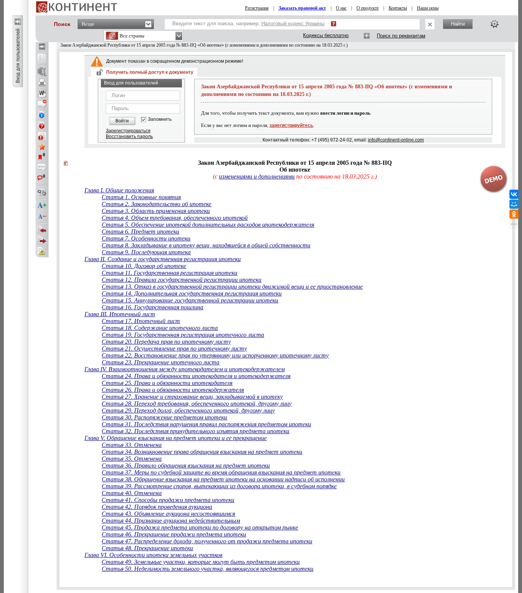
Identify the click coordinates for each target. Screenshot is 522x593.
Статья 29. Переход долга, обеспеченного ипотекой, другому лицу (188, 410)
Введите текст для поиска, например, (248, 23)
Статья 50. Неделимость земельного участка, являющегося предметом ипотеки (207, 568)
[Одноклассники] (514, 214)
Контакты (398, 8)
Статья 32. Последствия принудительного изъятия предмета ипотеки (195, 431)
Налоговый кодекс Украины (292, 23)
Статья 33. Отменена (132, 445)
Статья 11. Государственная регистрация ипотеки (169, 273)
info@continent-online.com (396, 140)
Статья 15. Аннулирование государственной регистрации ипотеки (190, 300)
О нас (341, 8)
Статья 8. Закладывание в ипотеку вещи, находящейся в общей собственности (206, 245)
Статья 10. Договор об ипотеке (144, 266)
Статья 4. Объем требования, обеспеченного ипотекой (175, 217)
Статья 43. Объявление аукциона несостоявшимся (168, 513)
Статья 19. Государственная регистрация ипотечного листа (183, 334)
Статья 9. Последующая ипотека (146, 252)
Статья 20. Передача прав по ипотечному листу (166, 341)
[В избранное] (42, 146)
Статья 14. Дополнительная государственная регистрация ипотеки (192, 293)
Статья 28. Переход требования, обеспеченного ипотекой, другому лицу (197, 403)
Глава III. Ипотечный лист (119, 314)
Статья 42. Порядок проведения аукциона (157, 507)
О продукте (368, 8)
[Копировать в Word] (42, 93)
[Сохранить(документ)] (42, 71)
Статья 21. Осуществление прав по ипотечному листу (174, 348)
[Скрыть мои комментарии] (42, 168)
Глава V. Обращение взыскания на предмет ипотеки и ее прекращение (175, 438)
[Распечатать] (42, 82)
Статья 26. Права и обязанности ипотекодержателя (173, 390)
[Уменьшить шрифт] (42, 216)
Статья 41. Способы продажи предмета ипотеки (168, 500)
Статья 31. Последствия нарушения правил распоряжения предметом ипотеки (206, 424)
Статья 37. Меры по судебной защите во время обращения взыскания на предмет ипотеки (221, 472)
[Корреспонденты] (42, 229)
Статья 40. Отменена (132, 493)
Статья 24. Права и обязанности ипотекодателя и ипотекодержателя (196, 376)
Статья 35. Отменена (132, 458)
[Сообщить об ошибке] (42, 251)
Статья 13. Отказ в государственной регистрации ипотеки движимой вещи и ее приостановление (232, 286)
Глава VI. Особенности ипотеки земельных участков (153, 555)
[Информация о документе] (42, 114)
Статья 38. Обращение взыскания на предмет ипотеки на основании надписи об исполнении (223, 479)
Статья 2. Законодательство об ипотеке (156, 204)
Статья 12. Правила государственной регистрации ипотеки (181, 279)
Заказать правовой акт (302, 8)
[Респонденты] (42, 240)
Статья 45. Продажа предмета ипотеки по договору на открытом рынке (200, 527)
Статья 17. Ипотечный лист (141, 321)
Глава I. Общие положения (119, 190)
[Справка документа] (42, 125)
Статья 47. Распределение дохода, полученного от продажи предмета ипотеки (207, 541)
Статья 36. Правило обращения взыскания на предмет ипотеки (186, 465)
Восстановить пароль (129, 136)
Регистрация (257, 8)
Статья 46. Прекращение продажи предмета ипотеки (174, 534)
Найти (458, 24)
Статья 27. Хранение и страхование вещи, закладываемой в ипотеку (192, 396)
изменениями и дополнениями (257, 176)
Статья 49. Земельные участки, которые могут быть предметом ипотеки (201, 562)
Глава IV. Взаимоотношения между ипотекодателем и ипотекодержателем (184, 369)
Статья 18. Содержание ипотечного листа (160, 328)
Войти (122, 120)
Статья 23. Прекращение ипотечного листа (160, 362)
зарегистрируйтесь (291, 125)
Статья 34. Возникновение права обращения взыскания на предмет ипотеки (202, 451)
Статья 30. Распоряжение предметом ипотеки (164, 417)
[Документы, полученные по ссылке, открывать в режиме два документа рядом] (42, 58)
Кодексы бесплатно (326, 35)
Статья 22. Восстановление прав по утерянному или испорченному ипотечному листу (215, 355)
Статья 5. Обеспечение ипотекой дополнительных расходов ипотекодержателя (208, 224)
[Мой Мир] (514, 204)
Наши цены (428, 8)
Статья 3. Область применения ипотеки (156, 211)
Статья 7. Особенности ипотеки (146, 238)
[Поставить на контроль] (42, 136)
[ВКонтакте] (514, 194)
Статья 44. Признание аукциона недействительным (171, 520)
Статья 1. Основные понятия (141, 197)
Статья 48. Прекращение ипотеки (147, 548)
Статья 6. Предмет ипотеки (140, 231)
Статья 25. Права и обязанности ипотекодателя (167, 383)
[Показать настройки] (494, 23)
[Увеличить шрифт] (42, 205)
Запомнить (160, 119)
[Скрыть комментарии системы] (42, 104)
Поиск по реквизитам (401, 36)
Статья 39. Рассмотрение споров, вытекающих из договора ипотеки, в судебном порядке (219, 486)
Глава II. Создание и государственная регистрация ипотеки (162, 259)
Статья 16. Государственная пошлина (152, 307)
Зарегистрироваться (128, 130)
